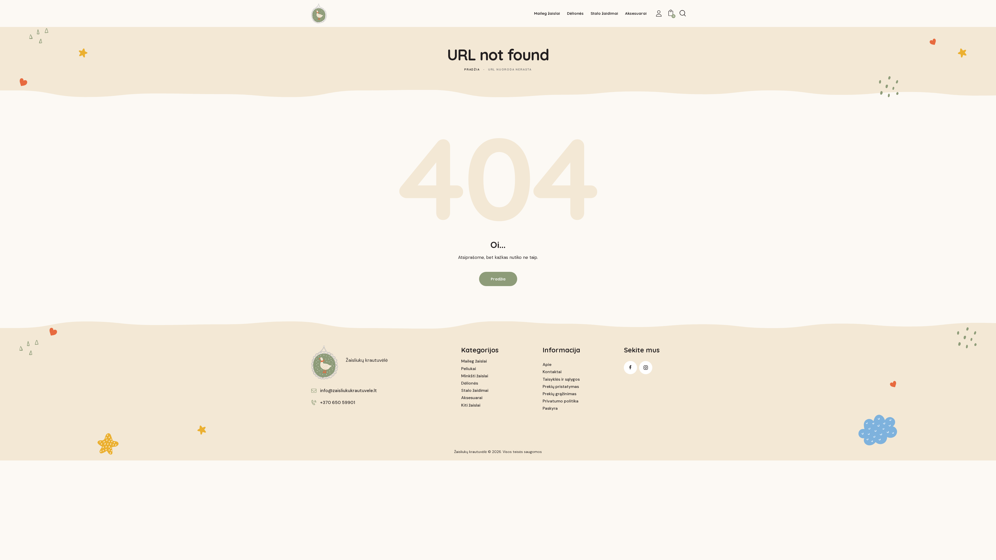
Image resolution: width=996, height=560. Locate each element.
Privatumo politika (560, 401)
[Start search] (682, 13)
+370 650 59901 (337, 402)
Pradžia (472, 69)
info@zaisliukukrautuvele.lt (348, 390)
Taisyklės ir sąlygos (561, 379)
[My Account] (658, 13)
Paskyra (550, 408)
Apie (547, 364)
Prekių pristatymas (561, 386)
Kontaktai (552, 371)
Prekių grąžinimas (559, 393)
